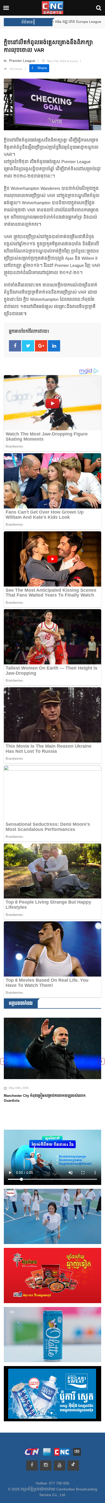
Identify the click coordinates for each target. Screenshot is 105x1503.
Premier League (22, 61)
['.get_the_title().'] (52, 1048)
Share (42, 68)
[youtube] (59, 1465)
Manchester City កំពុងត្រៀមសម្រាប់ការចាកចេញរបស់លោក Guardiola (45, 1098)
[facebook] (32, 1465)
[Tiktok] (73, 1465)
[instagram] (45, 1465)
